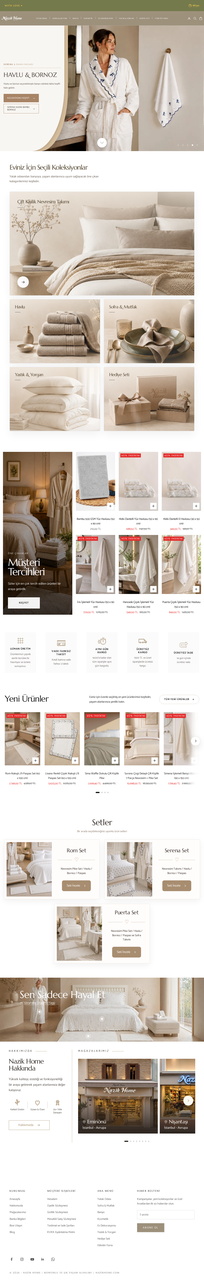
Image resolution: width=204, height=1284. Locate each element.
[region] (102, 88)
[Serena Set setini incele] (129, 869)
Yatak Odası (41, 18)
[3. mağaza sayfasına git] (133, 1141)
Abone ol (151, 1228)
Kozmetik (88, 18)
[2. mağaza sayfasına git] (130, 1141)
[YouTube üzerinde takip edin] (32, 1259)
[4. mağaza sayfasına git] (136, 1141)
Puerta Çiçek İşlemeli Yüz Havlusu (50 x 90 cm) (181, 604)
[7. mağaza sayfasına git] (145, 1141)
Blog (12, 1232)
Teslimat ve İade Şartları (61, 1225)
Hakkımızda (16, 1205)
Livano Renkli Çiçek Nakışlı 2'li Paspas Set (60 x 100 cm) (62, 776)
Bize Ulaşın (16, 1225)
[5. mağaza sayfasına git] (139, 1141)
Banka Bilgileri (18, 1219)
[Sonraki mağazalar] (188, 1101)
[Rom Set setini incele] (29, 869)
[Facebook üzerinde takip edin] (12, 1259)
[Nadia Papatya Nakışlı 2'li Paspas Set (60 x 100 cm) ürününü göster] (88, 1036)
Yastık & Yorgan (126, 18)
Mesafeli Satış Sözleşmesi (61, 1219)
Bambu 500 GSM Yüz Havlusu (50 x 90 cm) (96, 521)
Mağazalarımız (18, 1212)
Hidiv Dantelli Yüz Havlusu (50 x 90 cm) (138, 521)
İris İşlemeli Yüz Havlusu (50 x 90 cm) (95, 604)
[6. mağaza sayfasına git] (142, 1141)
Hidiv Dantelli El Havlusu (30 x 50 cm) (181, 521)
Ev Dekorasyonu (105, 18)
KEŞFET (24, 603)
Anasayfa (15, 1199)
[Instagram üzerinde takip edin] (22, 1259)
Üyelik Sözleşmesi (57, 1205)
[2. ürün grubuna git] (102, 792)
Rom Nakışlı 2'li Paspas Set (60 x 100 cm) (22, 776)
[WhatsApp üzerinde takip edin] (53, 1259)
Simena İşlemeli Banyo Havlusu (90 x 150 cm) (181, 776)
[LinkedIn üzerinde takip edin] (43, 1259)
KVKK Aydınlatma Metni (61, 1232)
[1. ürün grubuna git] (98, 792)
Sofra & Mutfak (60, 18)
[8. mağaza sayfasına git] (148, 1141)
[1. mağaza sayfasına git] (126, 1141)
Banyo (75, 18)
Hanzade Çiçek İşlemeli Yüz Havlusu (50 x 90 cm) (138, 604)
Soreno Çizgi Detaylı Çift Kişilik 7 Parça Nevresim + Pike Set (142, 776)
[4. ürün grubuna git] (108, 792)
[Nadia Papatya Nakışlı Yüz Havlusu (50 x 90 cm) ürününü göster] (160, 1016)
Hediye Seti (144, 18)
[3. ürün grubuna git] (105, 792)
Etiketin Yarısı (161, 18)
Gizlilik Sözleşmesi (57, 1212)
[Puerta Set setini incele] (79, 933)
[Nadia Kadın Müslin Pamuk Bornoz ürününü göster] (39, 1011)
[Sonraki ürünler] (195, 741)
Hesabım (52, 1199)
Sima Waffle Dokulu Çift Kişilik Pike (102, 776)
